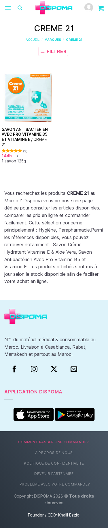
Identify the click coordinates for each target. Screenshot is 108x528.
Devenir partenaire (54, 473)
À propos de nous (54, 453)
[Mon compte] (88, 7)
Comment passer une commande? (53, 442)
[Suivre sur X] (54, 369)
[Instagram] (34, 369)
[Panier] (101, 8)
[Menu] (7, 8)
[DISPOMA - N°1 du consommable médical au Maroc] (54, 8)
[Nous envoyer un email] (74, 369)
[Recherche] (20, 7)
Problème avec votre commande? (55, 484)
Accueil (32, 40)
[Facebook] (14, 369)
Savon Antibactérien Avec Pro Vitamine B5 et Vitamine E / (25, 137)
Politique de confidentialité (54, 463)
